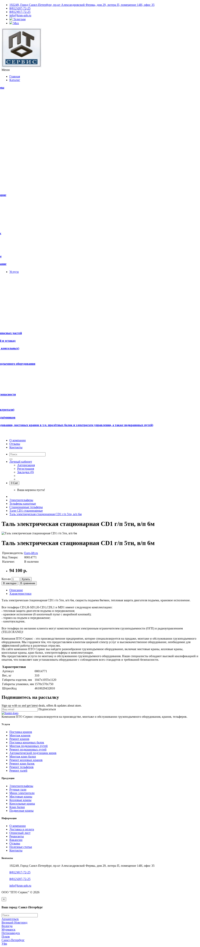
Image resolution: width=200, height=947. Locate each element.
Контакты (15, 850)
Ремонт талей (18, 770)
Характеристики (20, 593)
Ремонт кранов (19, 739)
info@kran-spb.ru (20, 885)
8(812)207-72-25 (19, 879)
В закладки (9, 583)
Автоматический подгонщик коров (32, 753)
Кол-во (6, 579)
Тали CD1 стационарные (26, 510)
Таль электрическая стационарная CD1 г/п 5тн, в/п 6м (45, 514)
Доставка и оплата (21, 829)
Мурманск (8, 929)
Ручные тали (17, 789)
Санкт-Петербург (13, 940)
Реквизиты (16, 836)
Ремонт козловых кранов (26, 760)
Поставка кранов (20, 732)
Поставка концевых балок (26, 742)
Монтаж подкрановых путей (28, 746)
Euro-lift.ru (31, 553)
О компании (17, 825)
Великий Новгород (14, 922)
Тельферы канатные (22, 503)
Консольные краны (22, 803)
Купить (26, 579)
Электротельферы (21, 500)
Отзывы (14, 843)
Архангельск (10, 919)
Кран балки (17, 807)
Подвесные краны (21, 810)
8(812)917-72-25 (19, 872)
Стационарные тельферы (26, 507)
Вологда (7, 926)
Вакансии (15, 840)
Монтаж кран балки (22, 756)
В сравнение (27, 583)
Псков (6, 936)
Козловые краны (20, 800)
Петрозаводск (11, 933)
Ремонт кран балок (22, 763)
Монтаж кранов (19, 735)
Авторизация (26, 465)
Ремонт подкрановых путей (27, 749)
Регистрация (25, 468)
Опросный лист (19, 833)
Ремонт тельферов (21, 767)
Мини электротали (22, 793)
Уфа (4, 943)
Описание (16, 590)
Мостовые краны (20, 796)
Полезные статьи (20, 847)
